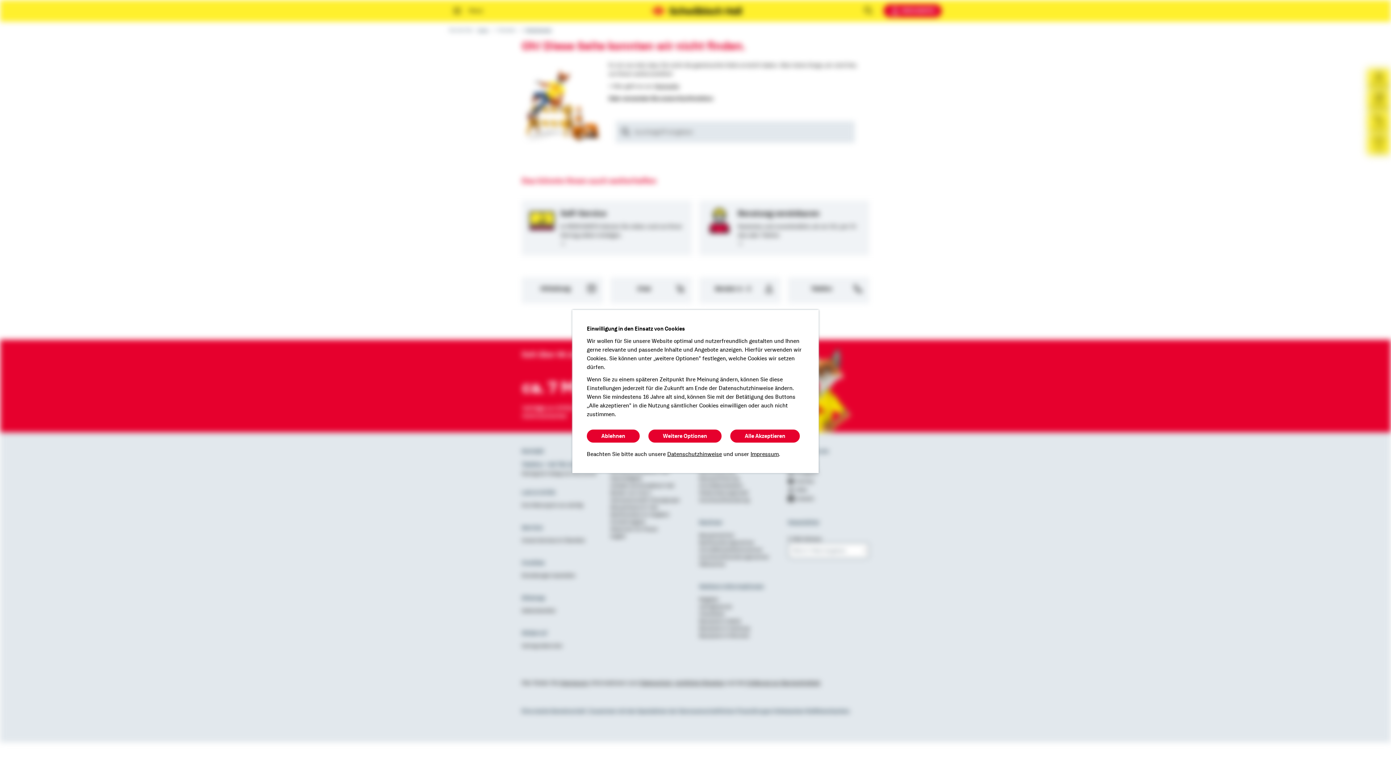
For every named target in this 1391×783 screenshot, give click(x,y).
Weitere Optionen (685, 436)
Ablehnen (613, 436)
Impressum (765, 454)
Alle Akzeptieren (765, 436)
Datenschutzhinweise (694, 454)
